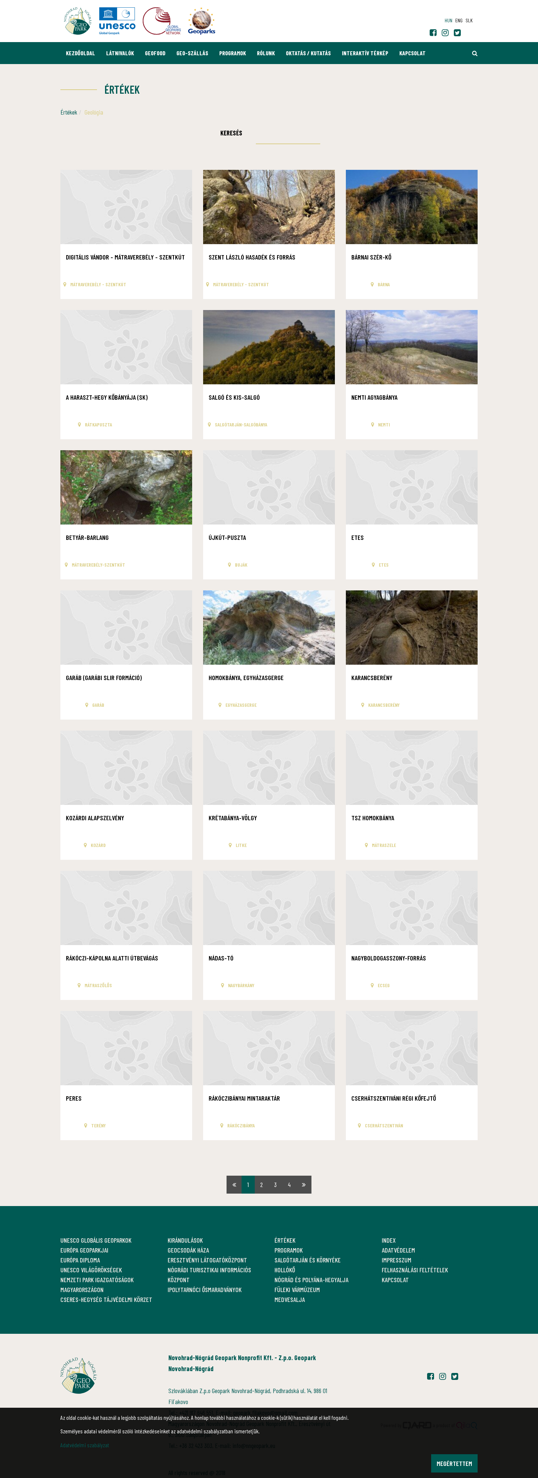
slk (469, 20)
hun (448, 20)
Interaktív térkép (365, 52)
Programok (232, 52)
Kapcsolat (412, 52)
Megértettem (454, 1463)
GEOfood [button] (155, 52)
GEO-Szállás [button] (192, 52)
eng (459, 20)
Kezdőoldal (80, 52)
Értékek (68, 112)
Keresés (231, 133)
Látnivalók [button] (120, 52)
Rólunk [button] (266, 52)
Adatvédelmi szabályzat (84, 1444)
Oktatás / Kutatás (308, 52)
